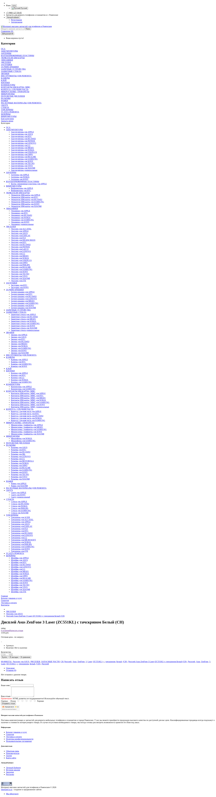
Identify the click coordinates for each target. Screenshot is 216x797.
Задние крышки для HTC (21, 294)
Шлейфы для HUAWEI (21, 565)
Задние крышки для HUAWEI (23, 296)
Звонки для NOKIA (19, 346)
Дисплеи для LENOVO (21, 251)
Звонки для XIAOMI (20, 353)
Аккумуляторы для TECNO (22, 163)
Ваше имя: (5, 685)
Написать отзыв (16, 630)
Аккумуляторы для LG (20, 145)
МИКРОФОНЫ (13, 436)
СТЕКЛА (10, 499)
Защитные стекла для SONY (23, 326)
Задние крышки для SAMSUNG (24, 303)
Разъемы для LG (18, 459)
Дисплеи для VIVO (19, 276)
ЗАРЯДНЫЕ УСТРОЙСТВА (18, 310)
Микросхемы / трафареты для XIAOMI (27, 434)
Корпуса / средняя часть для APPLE (26, 411)
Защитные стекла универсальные (25, 330)
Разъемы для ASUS (19, 447)
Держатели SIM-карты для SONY (25, 204)
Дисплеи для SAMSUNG (21, 269)
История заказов (13, 770)
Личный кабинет (13, 17)
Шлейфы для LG (18, 569)
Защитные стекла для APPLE (23, 314)
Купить (4, 657)
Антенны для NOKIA (20, 177)
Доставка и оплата (14, 737)
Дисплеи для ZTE (18, 281)
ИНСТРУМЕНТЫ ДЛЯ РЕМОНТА (21, 355)
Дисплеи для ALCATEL (21, 229)
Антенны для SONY (19, 179)
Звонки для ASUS (18, 337)
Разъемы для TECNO (20, 474)
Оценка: (4, 701)
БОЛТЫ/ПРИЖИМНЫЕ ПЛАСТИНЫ (22, 181)
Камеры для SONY (19, 366)
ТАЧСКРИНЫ (12, 515)
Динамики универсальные (22, 224)
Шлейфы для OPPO (19, 576)
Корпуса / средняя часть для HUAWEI (27, 416)
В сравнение (25, 657)
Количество (6, 652)
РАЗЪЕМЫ (11, 445)
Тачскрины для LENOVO (22, 535)
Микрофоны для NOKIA (21, 438)
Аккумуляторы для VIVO (22, 166)
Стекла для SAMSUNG (21, 511)
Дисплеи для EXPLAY (20, 236)
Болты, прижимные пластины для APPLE (29, 184)
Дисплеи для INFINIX (20, 247)
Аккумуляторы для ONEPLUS (24, 152)
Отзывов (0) (11, 670)
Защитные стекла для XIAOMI (24, 328)
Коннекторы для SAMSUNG (23, 389)
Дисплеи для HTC (18, 242)
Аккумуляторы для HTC (21, 136)
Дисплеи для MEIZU (20, 256)
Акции (9, 756)
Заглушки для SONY (20, 287)
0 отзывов (5, 630)
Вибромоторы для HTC (21, 190)
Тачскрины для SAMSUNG (22, 547)
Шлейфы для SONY (19, 583)
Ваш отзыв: (6, 696)
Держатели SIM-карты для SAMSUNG (27, 202)
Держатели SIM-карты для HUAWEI (26, 199)
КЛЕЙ (9, 369)
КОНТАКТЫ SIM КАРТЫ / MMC (20, 391)
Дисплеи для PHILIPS (20, 265)
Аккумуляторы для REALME (23, 157)
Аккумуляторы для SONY (22, 161)
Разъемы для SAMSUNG (21, 470)
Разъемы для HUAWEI (20, 452)
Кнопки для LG (17, 378)
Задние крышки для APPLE (23, 292)
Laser (90, 662)
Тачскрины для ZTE (19, 551)
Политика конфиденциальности (19, 739)
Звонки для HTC (18, 339)
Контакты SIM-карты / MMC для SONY (28, 405)
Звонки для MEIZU (19, 344)
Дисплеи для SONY (19, 272)
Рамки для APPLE (18, 483)
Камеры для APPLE (19, 359)
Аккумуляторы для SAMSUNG (24, 159)
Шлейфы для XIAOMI (20, 589)
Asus (74, 662)
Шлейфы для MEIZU (20, 571)
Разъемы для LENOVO (21, 456)
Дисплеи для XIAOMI (20, 278)
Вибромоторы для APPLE (22, 188)
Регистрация (16, 20)
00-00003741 (6, 662)
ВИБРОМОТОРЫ (14, 186)
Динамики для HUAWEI (21, 215)
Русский (23, 8)
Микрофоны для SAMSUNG (23, 441)
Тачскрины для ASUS (20, 524)
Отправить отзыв (8, 703)
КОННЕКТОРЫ (13, 384)
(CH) (125, 662)
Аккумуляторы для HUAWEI (23, 139)
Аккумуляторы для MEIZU (22, 148)
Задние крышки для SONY (22, 305)
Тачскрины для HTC (19, 531)
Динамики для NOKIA (20, 217)
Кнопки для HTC (18, 375)
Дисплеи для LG (18, 254)
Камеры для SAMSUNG (21, 364)
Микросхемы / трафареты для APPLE (27, 425)
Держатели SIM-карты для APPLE (25, 195)
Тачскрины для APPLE (21, 522)
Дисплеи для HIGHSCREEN (23, 240)
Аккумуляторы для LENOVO (23, 143)
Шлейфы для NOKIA (20, 574)
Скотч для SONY (18, 495)
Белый (119, 662)
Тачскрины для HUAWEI (21, 533)
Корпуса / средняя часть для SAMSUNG (28, 420)
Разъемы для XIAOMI (20, 479)
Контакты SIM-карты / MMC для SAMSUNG (30, 402)
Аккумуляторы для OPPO (22, 154)
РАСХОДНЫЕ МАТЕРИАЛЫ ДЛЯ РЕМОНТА (26, 488)
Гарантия (10, 734)
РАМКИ (9, 481)
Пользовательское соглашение (19, 741)
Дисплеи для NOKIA (20, 258)
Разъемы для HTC (18, 450)
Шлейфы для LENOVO (21, 567)
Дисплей (191, 662)
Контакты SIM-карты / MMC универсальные (30, 407)
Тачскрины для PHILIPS (21, 544)
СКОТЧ (9, 490)
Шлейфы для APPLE (20, 558)
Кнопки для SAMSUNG (21, 382)
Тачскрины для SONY (20, 549)
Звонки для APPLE (19, 335)
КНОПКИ (10, 371)
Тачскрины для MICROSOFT (23, 540)
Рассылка (10, 774)
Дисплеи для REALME (21, 267)
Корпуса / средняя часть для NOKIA (26, 418)
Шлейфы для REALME (21, 578)
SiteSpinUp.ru (6, 789)
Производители (12, 753)
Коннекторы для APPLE (21, 387)
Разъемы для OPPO (19, 465)
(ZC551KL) (97, 662)
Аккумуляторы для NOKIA (22, 150)
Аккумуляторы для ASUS (22, 134)
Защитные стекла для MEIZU (23, 319)
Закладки (10, 772)
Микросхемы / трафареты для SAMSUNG (29, 429)
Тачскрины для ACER (20, 517)
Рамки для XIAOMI (19, 486)
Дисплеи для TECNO (20, 274)
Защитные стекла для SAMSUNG (25, 323)
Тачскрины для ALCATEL (22, 520)
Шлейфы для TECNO (20, 585)
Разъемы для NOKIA (20, 463)
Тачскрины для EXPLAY (21, 526)
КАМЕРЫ (10, 357)
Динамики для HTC (19, 213)
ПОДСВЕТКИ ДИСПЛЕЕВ (18, 443)
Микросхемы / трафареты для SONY (26, 432)
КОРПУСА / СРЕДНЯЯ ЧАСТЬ (19, 409)
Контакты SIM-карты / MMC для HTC (27, 396)
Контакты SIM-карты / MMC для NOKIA (28, 400)
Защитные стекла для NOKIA (23, 321)
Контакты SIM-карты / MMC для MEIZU (28, 398)
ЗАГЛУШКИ (11, 283)
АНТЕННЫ (11, 172)
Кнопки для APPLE (19, 373)
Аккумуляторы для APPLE (22, 132)
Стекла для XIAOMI (19, 513)
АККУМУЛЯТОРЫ (14, 130)
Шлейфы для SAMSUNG (21, 580)
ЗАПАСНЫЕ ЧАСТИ (50, 662)
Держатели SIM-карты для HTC (24, 197)
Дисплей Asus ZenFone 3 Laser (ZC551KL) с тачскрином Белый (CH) (35, 616)
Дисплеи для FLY (18, 238)
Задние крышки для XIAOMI (23, 308)
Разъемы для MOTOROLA (22, 461)
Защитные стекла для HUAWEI (24, 317)
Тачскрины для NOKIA (21, 542)
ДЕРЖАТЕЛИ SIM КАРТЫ (18, 193)
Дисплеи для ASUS (19, 233)
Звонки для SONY (19, 350)
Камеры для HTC (18, 362)
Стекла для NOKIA (19, 506)
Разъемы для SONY (19, 472)
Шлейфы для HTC (19, 562)
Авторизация (16, 22)
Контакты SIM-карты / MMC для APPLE (28, 393)
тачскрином (110, 662)
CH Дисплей (66, 662)
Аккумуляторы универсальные (24, 170)
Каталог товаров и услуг (16, 732)
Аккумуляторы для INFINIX (23, 141)
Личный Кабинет (13, 768)
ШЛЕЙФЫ (11, 556)
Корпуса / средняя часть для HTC (25, 414)
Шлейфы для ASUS (19, 560)
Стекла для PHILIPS (19, 508)
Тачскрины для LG (19, 538)
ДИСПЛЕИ (11, 227)
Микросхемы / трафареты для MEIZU (27, 427)
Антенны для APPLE (20, 175)
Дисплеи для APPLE (20, 231)
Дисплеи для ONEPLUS (21, 260)
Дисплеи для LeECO (20, 249)
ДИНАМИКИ (12, 208)
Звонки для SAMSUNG (21, 348)
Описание (10, 668)
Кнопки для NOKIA (19, 380)
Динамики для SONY (20, 222)
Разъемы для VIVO (19, 477)
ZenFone (81, 662)
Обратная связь (12, 751)
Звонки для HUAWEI (20, 341)
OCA (8, 127)
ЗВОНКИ (10, 332)
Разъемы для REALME (20, 468)
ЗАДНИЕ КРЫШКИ (15, 290)
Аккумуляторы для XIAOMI (23, 168)
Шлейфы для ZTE (18, 592)
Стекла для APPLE (19, 501)
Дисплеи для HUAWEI (20, 245)
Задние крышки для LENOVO (24, 299)
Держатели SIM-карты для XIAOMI (26, 206)
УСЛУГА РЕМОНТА (15, 553)
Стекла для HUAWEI (20, 504)
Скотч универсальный (20, 497)
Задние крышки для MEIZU (23, 301)
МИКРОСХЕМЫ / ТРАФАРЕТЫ (20, 423)
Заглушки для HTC (19, 285)
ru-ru (14, 6)
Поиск (28, 29)
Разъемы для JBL (18, 454)
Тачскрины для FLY (19, 529)
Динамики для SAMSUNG (22, 220)
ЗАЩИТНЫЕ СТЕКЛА (16, 312)
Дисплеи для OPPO (19, 263)
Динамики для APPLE (20, 211)
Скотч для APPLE (18, 492)
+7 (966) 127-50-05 (14, 13)
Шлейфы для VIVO (19, 587)
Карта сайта (11, 758)
